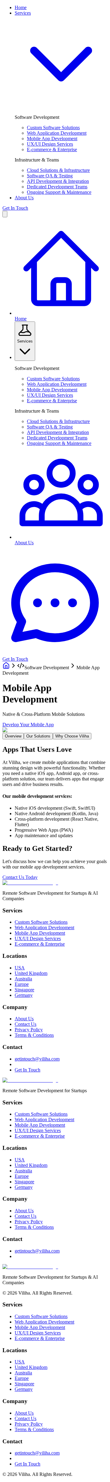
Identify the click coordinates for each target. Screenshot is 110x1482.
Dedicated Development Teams (57, 186)
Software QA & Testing (50, 175)
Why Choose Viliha (72, 736)
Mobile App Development (52, 138)
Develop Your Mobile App (28, 724)
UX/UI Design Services (50, 144)
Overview (13, 736)
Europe (22, 984)
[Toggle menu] (4, 214)
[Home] (6, 667)
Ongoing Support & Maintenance (59, 192)
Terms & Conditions (34, 1035)
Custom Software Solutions (53, 127)
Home (21, 7)
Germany (24, 995)
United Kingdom (31, 973)
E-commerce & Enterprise (52, 149)
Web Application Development (56, 133)
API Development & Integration (58, 181)
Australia (23, 978)
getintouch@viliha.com (37, 1058)
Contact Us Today (20, 877)
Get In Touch (15, 208)
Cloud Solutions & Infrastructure (58, 170)
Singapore (24, 989)
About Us (24, 197)
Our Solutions (38, 736)
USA (20, 967)
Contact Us (25, 1024)
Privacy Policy (29, 1029)
